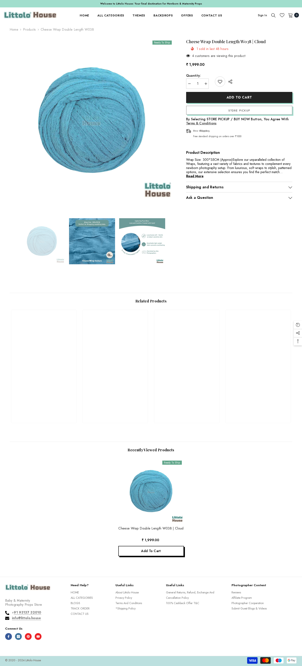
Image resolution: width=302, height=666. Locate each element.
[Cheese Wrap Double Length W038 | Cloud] (151, 491)
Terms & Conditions (201, 123)
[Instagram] (18, 636)
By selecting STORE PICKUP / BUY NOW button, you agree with (237, 121)
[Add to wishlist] (220, 81)
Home (14, 30)
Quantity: (193, 76)
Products (29, 30)
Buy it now (239, 110)
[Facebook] (8, 636)
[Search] (273, 15)
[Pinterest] (28, 636)
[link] (43, 405)
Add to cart (239, 97)
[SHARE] (228, 82)
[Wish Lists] (282, 15)
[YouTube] (38, 636)
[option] (151, 3)
